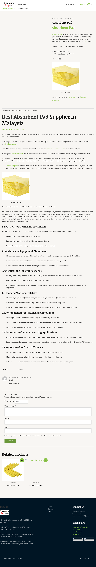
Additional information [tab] (20, 110)
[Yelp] (81, 558)
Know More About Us (80, 527)
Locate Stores (77, 534)
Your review (10, 406)
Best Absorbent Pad (25, 117)
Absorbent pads (12, 166)
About (50, 507)
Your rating (9, 401)
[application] (27, 4)
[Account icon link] (92, 4)
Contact (50, 509)
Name (7, 418)
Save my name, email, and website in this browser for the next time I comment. (33, 436)
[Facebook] (85, 558)
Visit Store (76, 530)
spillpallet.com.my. (10, 144)
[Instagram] (92, 558)
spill (85, 41)
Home (54, 18)
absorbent (83, 97)
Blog (49, 511)
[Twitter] (88, 558)
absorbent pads (17, 154)
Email (6, 427)
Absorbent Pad (63, 28)
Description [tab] (6, 110)
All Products (22, 4)
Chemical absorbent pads (55, 149)
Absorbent (60, 18)
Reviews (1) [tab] (35, 110)
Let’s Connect (77, 532)
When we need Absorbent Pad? (13, 129)
